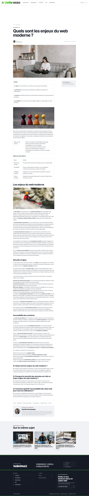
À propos (46, 475)
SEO (46, 2)
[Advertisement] (44, 13)
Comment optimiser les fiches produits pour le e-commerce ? (22, 446)
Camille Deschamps (29, 409)
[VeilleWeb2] (11, 2)
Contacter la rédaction (46, 477)
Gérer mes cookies (72, 493)
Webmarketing (52, 2)
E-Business (41, 2)
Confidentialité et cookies (54, 493)
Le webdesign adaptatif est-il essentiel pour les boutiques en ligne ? (65, 447)
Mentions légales (63, 493)
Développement (34, 2)
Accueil (14, 24)
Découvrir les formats (66, 486)
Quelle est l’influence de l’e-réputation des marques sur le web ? (43, 447)
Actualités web (25, 2)
